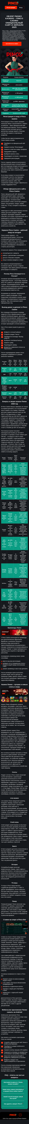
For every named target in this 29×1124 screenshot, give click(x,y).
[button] (26, 1118)
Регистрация (11, 7)
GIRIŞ (21, 1121)
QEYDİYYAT (8, 1121)
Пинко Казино (22, 1118)
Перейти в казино (12, 43)
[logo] (13, 3)
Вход (20, 7)
